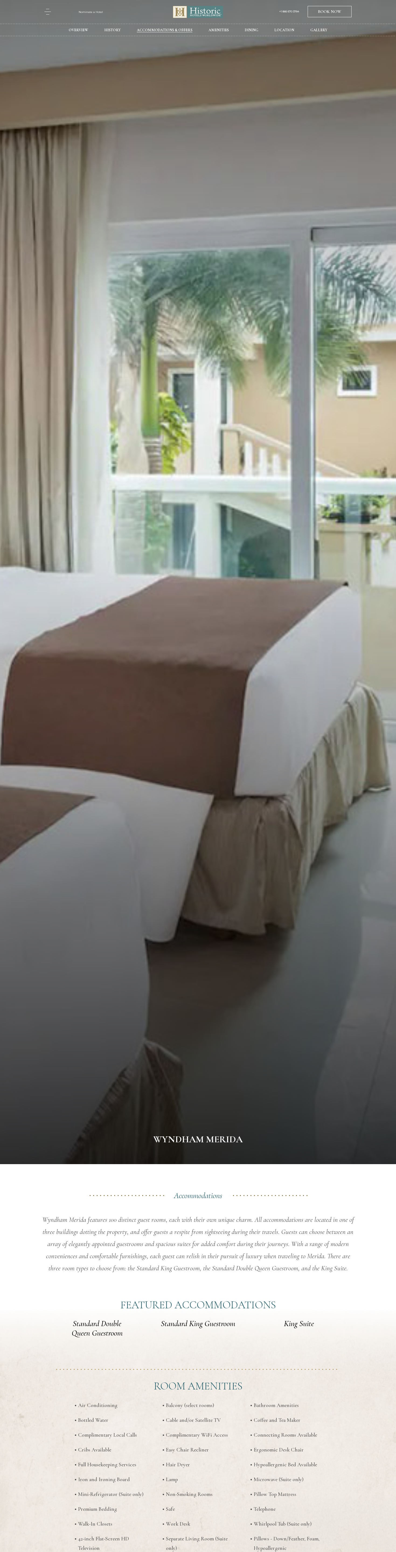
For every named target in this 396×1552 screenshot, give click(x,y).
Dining (251, 30)
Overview (78, 30)
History (112, 30)
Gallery (318, 30)
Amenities (219, 30)
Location (284, 30)
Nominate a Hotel (91, 12)
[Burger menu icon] (47, 12)
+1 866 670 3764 (289, 11)
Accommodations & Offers (164, 30)
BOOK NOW (329, 11)
